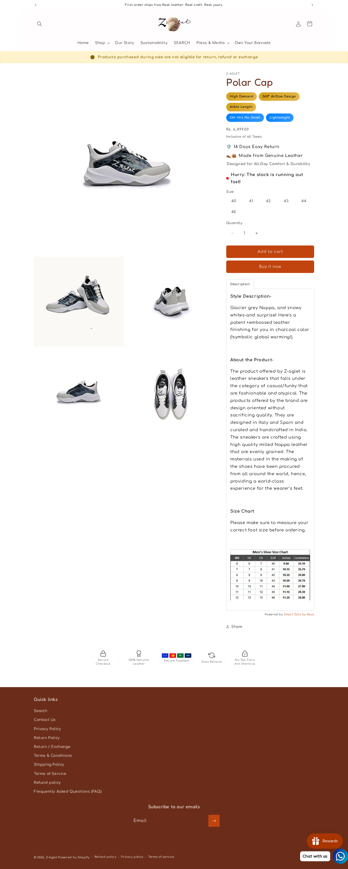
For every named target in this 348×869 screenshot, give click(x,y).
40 (233, 201)
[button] (39, 24)
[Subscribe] (214, 821)
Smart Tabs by (295, 614)
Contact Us (45, 720)
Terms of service (161, 857)
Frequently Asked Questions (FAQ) (68, 791)
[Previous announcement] (35, 5)
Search (40, 711)
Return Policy (47, 738)
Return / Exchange (52, 747)
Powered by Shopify (74, 857)
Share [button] (237, 627)
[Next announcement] (312, 5)
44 (303, 201)
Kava (310, 614)
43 (286, 201)
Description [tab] (240, 284)
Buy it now (270, 267)
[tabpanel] (270, 450)
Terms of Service (50, 774)
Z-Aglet (52, 857)
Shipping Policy (49, 764)
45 (233, 212)
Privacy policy (132, 857)
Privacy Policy (47, 729)
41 (251, 201)
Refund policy (47, 783)
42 (268, 201)
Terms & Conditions (53, 756)
